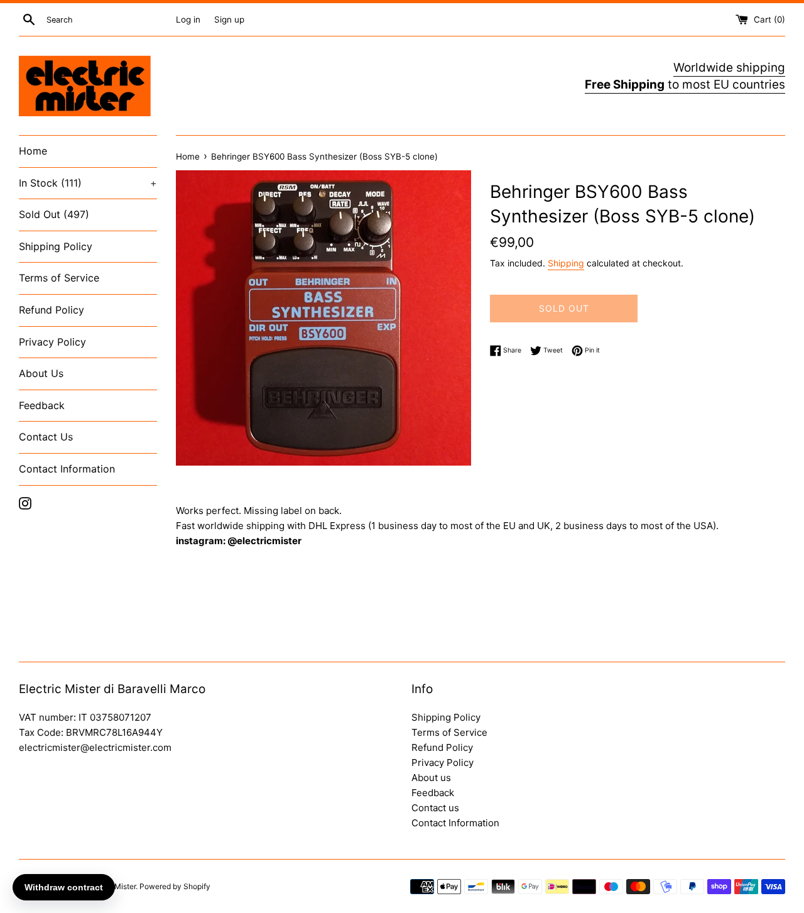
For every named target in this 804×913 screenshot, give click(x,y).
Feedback (42, 405)
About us (431, 778)
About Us (41, 373)
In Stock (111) (88, 183)
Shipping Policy (55, 246)
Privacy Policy (52, 342)
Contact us (435, 808)
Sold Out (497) (54, 214)
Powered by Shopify (174, 886)
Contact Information (67, 468)
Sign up (229, 19)
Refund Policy (51, 309)
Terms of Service (59, 277)
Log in (188, 19)
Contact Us (46, 436)
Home (33, 151)
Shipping (566, 263)
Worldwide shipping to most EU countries (685, 76)
